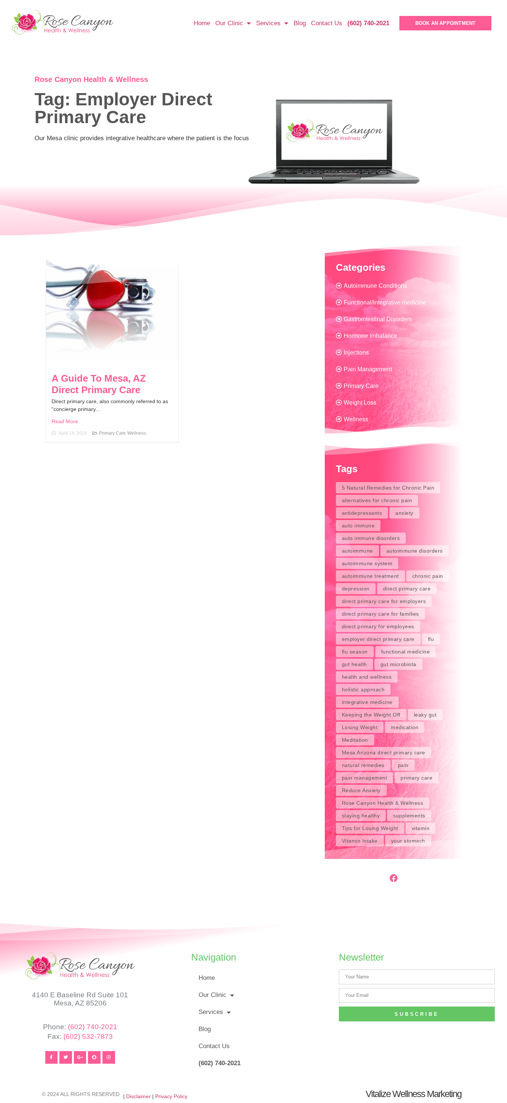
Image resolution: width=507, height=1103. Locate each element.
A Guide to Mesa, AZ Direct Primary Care (99, 384)
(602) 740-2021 (92, 1027)
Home (202, 23)
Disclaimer (138, 1096)
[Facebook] (394, 878)
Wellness (136, 433)
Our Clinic (229, 23)
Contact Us (326, 23)
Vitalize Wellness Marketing (413, 1094)
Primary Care (112, 433)
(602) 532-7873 (88, 1036)
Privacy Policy (171, 1096)
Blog (300, 23)
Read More (65, 421)
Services (268, 23)
